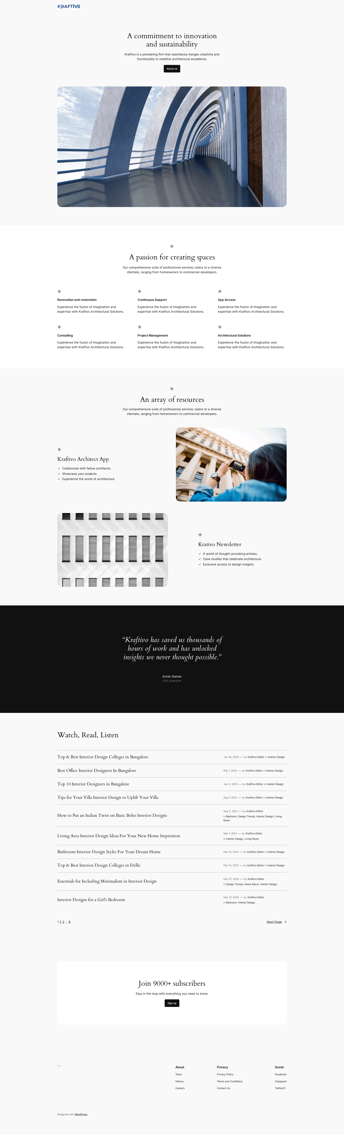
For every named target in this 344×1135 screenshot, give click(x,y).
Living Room (252, 838)
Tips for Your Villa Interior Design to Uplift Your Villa (107, 797)
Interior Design (276, 756)
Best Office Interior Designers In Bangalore (96, 770)
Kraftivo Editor (256, 756)
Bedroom (231, 816)
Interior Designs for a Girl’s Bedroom (91, 899)
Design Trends (246, 816)
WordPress (81, 1114)
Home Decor (251, 884)
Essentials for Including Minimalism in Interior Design (107, 881)
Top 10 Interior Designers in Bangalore (93, 784)
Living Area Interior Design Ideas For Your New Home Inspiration (118, 836)
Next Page (277, 922)
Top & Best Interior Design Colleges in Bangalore (102, 757)
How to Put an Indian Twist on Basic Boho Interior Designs (112, 815)
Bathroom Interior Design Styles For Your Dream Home (109, 852)
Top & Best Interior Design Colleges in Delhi (98, 865)
